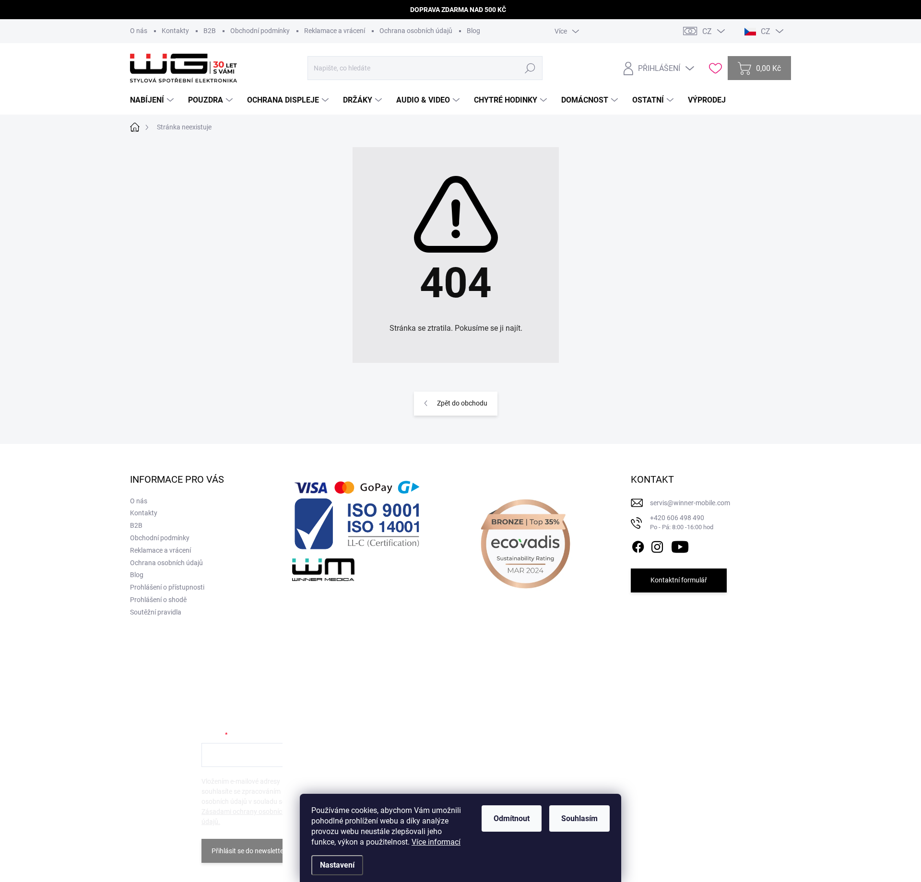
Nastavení (337, 865)
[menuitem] (153, 100)
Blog (473, 31)
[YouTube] (680, 545)
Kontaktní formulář (678, 580)
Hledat (530, 68)
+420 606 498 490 (681, 522)
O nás (138, 31)
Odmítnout (512, 818)
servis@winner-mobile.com (690, 503)
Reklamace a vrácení (334, 31)
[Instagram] (657, 545)
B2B (209, 31)
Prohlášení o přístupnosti (167, 587)
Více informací (436, 842)
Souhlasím (579, 818)
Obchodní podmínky (260, 31)
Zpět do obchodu (462, 403)
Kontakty (175, 31)
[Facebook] (638, 545)
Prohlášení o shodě (158, 599)
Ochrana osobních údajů (415, 31)
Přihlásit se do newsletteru (251, 851)
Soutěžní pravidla (155, 612)
